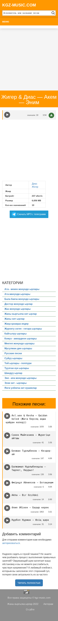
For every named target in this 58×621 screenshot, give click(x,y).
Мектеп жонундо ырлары (19, 343)
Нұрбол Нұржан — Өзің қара (30, 519)
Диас (34, 183)
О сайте (30, 609)
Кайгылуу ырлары (15, 333)
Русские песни (13, 353)
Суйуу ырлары (13, 358)
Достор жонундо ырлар (18, 304)
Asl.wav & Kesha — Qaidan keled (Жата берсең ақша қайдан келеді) (26, 419)
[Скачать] (51, 115)
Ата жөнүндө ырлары (17, 294)
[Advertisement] (29, 57)
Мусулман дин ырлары (18, 348)
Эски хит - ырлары (15, 383)
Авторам (48, 604)
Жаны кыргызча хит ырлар (20, 314)
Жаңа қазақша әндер (16, 323)
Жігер (35, 187)
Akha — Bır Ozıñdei (25, 495)
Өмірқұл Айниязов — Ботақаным (32, 482)
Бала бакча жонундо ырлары (21, 299)
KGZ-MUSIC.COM (19, 5)
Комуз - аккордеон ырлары (20, 338)
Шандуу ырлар (13, 373)
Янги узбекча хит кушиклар (20, 388)
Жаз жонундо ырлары (17, 309)
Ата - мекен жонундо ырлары (21, 289)
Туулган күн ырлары (16, 368)
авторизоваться (11, 543)
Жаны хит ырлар (14, 319)
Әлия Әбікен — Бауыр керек (30, 507)
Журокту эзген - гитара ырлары (23, 328)
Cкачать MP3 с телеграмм (31, 214)
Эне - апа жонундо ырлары (20, 378)
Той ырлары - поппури (18, 363)
